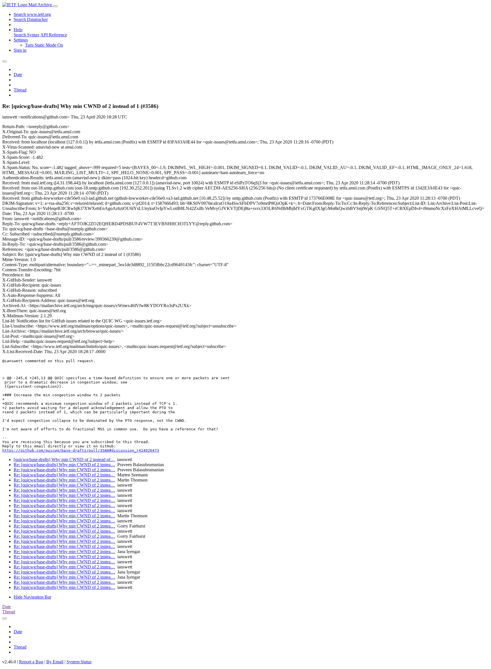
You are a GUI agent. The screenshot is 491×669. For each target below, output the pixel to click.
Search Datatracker (31, 19)
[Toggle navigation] (55, 6)
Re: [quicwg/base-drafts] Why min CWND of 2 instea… (64, 464)
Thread (20, 89)
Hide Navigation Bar (32, 597)
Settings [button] (21, 39)
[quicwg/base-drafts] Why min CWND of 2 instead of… (64, 459)
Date (18, 74)
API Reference (53, 34)
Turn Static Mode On (44, 45)
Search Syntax (26, 34)
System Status (78, 661)
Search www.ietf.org (32, 14)
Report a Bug (31, 661)
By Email (54, 661)
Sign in (20, 50)
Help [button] (18, 29)
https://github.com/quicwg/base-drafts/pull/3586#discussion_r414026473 (80, 450)
